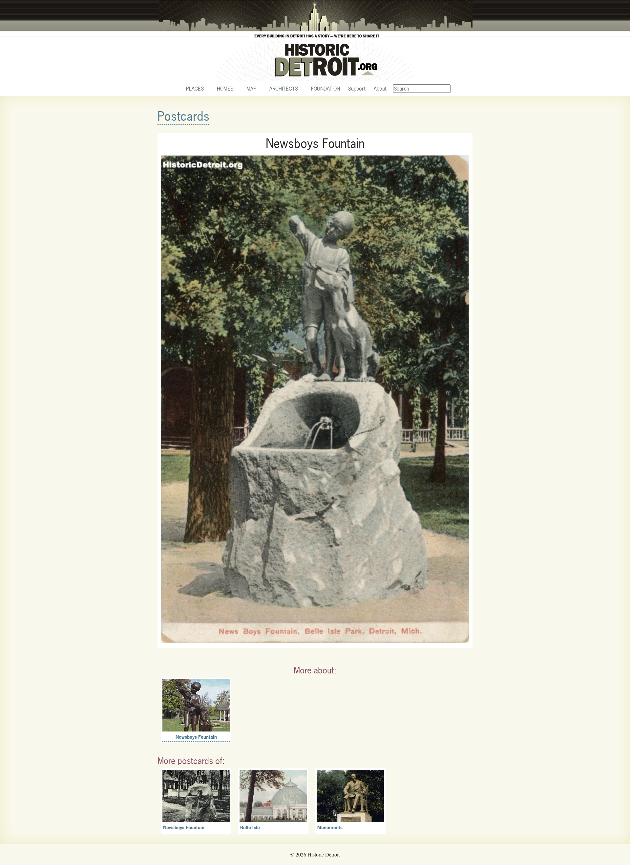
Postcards (183, 116)
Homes (225, 88)
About (380, 88)
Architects (283, 88)
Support (357, 88)
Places (195, 88)
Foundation (325, 88)
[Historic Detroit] (315, 40)
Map (251, 88)
